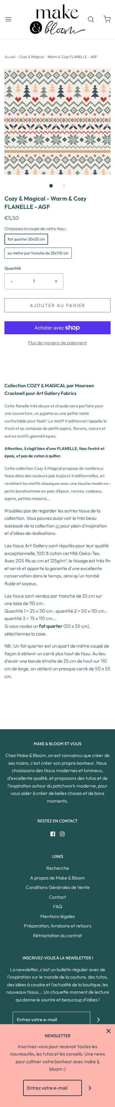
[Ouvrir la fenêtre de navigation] (8, 19)
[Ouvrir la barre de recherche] (91, 19)
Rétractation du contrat (57, 935)
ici (57, 526)
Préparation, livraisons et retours (57, 926)
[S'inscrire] (98, 1020)
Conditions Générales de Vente (58, 887)
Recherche (57, 868)
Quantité (12, 268)
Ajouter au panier (57, 305)
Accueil (10, 56)
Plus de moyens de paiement (57, 343)
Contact (57, 897)
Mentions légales (57, 916)
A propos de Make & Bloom (57, 878)
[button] (57, 121)
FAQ (57, 906)
